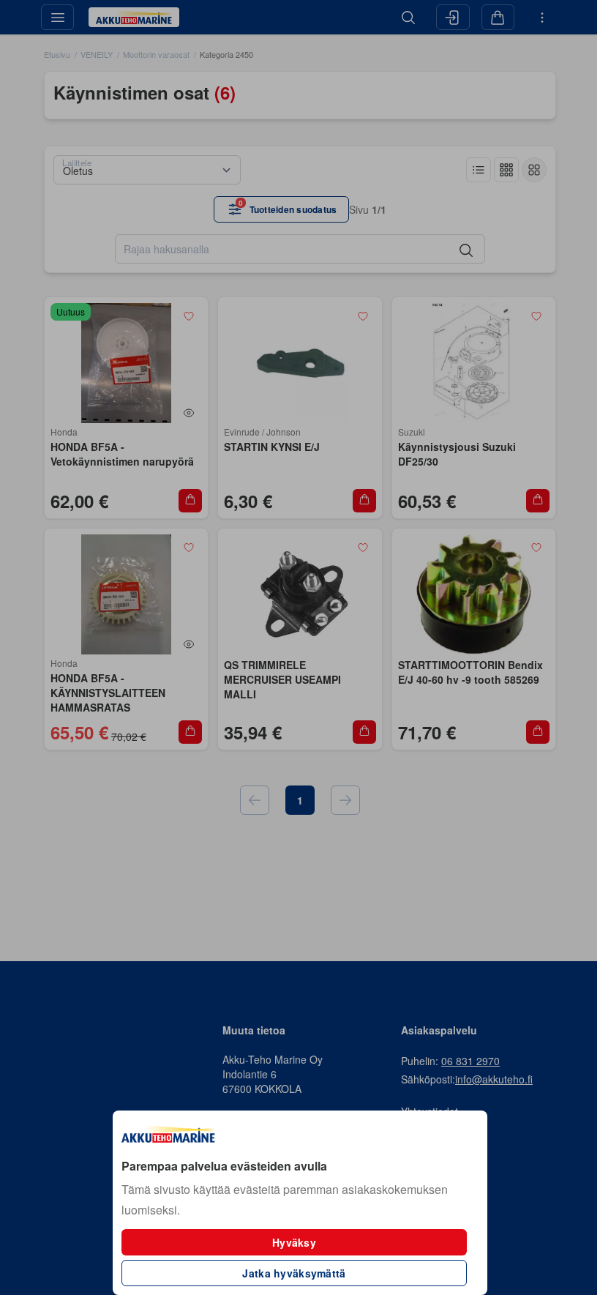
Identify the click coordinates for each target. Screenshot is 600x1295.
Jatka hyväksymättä (293, 1273)
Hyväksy (294, 1242)
